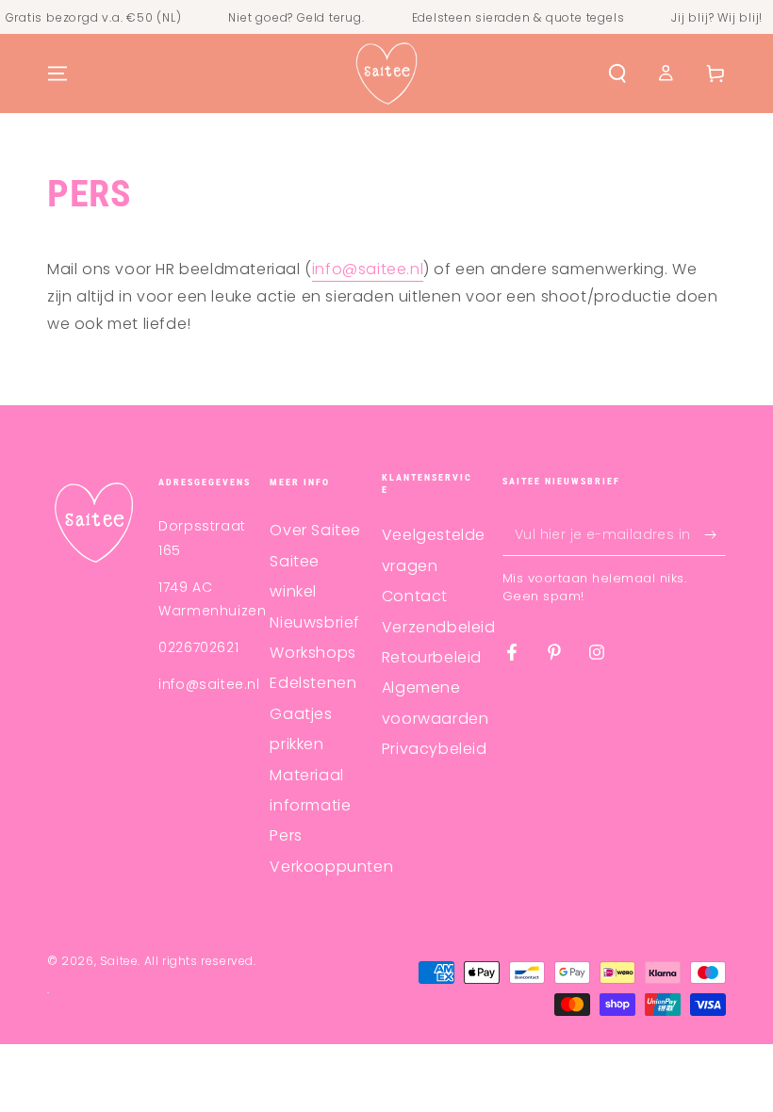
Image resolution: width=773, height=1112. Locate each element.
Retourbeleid (432, 657)
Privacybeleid (434, 749)
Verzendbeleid (439, 627)
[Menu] (57, 73)
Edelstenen (313, 683)
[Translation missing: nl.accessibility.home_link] (386, 73)
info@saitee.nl (367, 269)
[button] (617, 73)
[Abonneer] (715, 534)
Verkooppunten (331, 866)
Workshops (312, 652)
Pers (286, 835)
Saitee (119, 961)
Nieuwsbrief (315, 622)
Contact (415, 596)
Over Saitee (315, 530)
